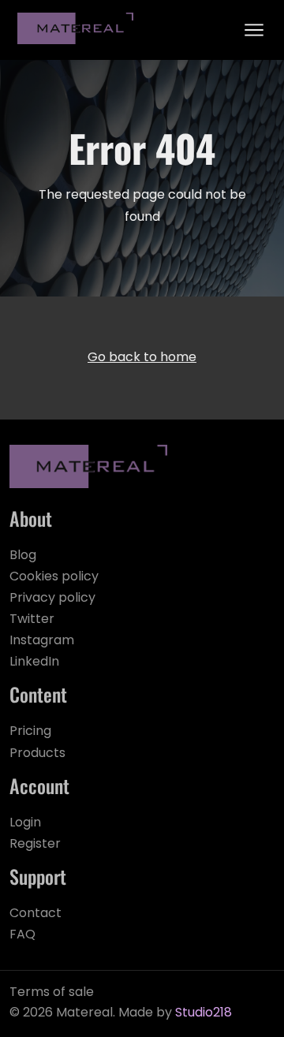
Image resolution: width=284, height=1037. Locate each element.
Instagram (41, 641)
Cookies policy (54, 577)
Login (25, 823)
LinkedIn (34, 662)
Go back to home (142, 358)
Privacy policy (52, 598)
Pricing (30, 731)
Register (35, 844)
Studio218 (203, 1013)
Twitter (31, 619)
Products (37, 753)
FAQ (22, 935)
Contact (35, 914)
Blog (22, 555)
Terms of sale (51, 992)
